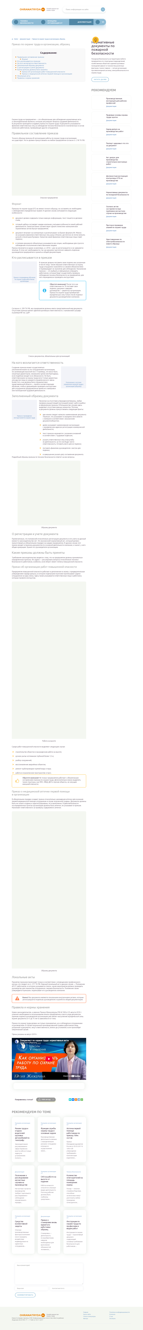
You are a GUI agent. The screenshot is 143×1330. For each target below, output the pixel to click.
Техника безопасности (26, 22)
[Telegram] (79, 1099)
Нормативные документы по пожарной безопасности (103, 47)
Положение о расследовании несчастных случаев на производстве (21, 1180)
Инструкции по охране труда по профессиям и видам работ (74, 1225)
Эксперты (112, 1318)
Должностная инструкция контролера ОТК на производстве (117, 178)
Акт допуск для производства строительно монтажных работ (116, 160)
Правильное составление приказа (30, 57)
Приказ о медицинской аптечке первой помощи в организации (47, 74)
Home (16, 39)
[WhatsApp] (82, 1099)
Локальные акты (23, 76)
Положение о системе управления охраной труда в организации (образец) (73, 384)
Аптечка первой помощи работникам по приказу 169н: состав (74, 1133)
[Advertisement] (49, 99)
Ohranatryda (32, 9)
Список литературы (89, 1316)
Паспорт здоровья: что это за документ (117, 144)
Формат (25, 59)
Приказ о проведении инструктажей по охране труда (24, 417)
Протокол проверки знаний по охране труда (116, 226)
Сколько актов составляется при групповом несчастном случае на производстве (116, 209)
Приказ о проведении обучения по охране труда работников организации (24, 279)
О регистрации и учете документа (30, 67)
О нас (111, 1316)
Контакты (112, 1314)
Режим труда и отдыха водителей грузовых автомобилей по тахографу (22, 1134)
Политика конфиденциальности (119, 1312)
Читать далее (100, 79)
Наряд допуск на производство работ (115, 130)
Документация (84, 22)
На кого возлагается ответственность (31, 63)
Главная (85, 1312)
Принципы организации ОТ (54, 22)
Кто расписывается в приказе (28, 61)
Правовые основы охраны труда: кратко (117, 116)
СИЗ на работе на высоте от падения (48, 1179)
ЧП (103, 22)
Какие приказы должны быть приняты (32, 70)
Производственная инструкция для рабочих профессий (116, 101)
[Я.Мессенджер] (70, 1099)
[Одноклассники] (76, 1099)
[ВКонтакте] (73, 1099)
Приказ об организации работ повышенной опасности (43, 72)
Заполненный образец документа (30, 65)
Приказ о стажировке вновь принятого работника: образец (49, 1225)
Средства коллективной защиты (21, 1223)
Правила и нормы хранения (28, 78)
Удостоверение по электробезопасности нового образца (115, 241)
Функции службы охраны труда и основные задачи (48, 1130)
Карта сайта (87, 1314)
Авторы (85, 1318)
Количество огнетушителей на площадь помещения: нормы (75, 1180)
